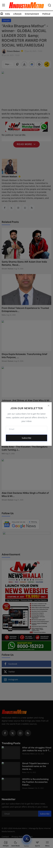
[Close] (48, 405)
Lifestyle (17, 13)
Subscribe (26, 438)
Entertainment (32, 13)
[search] (49, 5)
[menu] (3, 5)
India (7, 13)
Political (46, 13)
